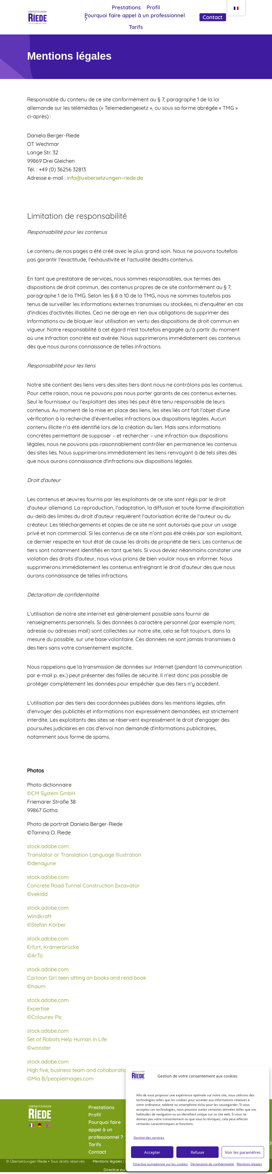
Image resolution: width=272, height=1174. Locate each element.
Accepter (152, 1152)
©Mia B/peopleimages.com (60, 1078)
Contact (213, 17)
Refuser (198, 1152)
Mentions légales (249, 1164)
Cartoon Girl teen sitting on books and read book (86, 977)
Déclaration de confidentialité (212, 1164)
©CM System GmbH (51, 793)
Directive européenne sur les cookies (160, 1164)
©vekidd (37, 894)
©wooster (39, 1047)
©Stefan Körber (46, 924)
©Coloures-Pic (44, 1017)
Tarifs (136, 27)
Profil (153, 8)
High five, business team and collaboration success (88, 1070)
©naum (36, 986)
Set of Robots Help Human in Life (67, 1039)
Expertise (38, 1008)
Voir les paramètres (243, 1152)
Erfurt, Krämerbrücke (53, 947)
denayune (41, 863)
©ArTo (35, 955)
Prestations (126, 8)
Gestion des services (149, 1137)
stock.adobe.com (48, 846)
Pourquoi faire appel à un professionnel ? (134, 18)
